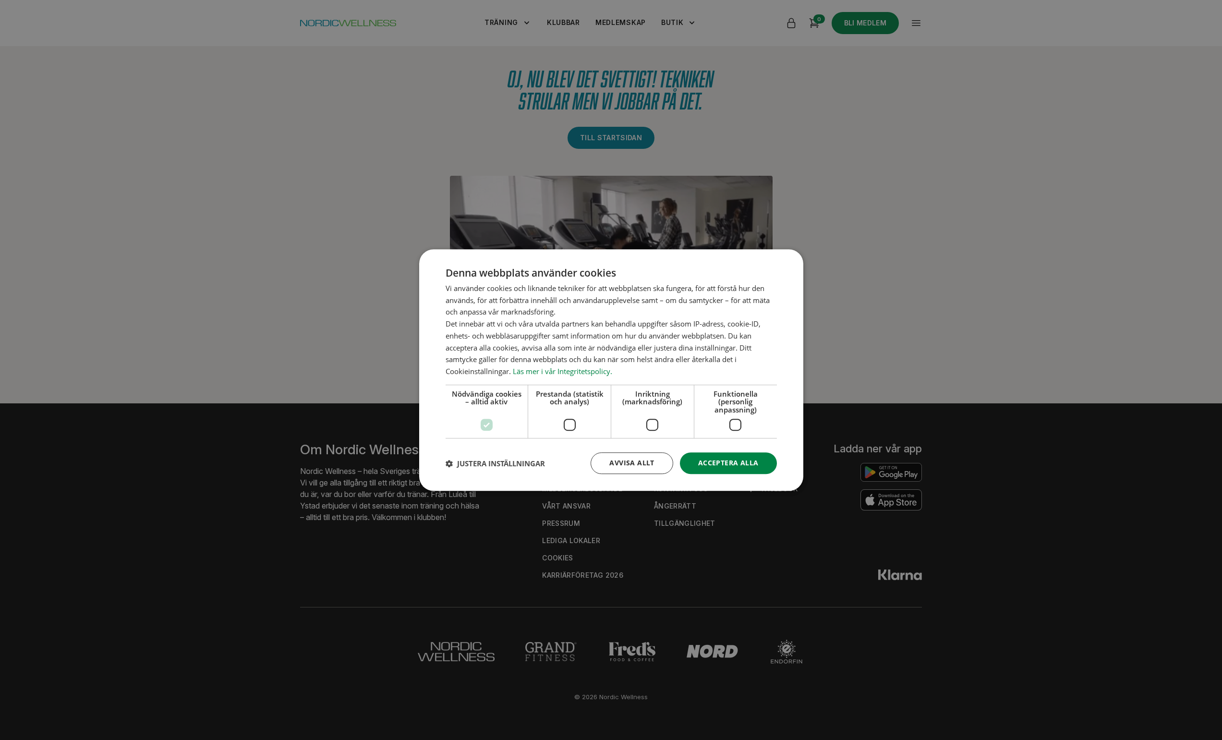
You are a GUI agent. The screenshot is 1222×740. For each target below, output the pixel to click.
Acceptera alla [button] (728, 463)
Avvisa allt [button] (631, 463)
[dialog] (611, 370)
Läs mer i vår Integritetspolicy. (562, 371)
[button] (495, 463)
